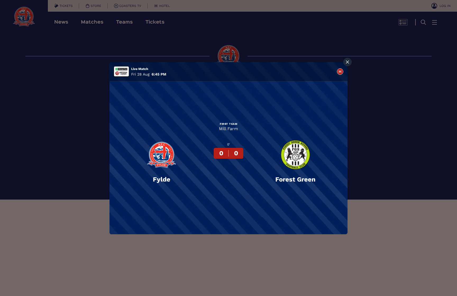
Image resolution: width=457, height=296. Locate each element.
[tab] (340, 71)
